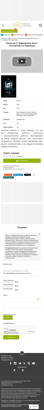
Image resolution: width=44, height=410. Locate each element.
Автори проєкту (22, 367)
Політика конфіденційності (9, 404)
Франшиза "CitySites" (7, 358)
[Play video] (22, 61)
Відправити (11, 337)
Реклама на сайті (6, 356)
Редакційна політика (14, 406)
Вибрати (9, 317)
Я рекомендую (23, 160)
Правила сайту (22, 404)
